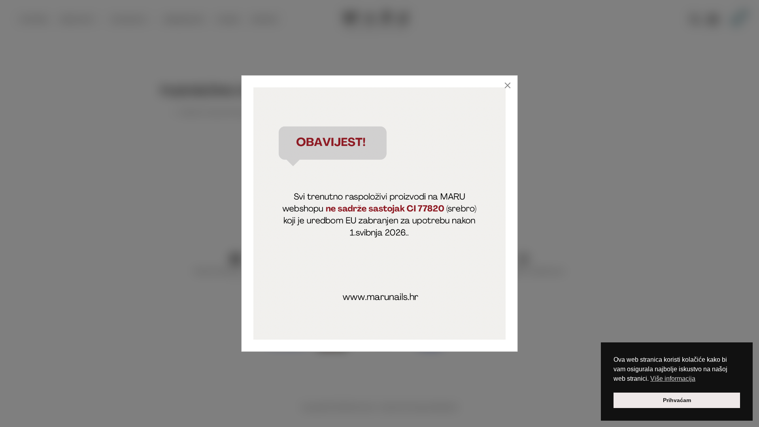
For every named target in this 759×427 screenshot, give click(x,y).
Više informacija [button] (672, 378)
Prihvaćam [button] (677, 400)
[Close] (508, 85)
